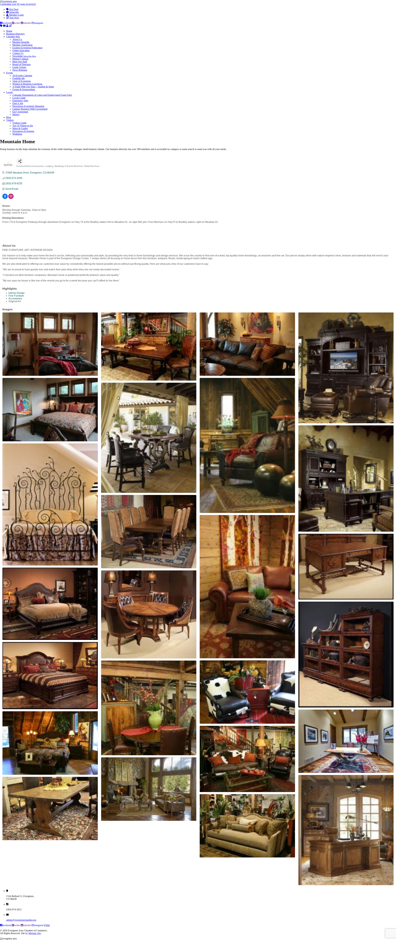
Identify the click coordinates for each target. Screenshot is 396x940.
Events (9, 72)
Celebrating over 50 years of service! (18, 4)
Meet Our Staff (19, 61)
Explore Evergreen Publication (27, 47)
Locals (9, 92)
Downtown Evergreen (23, 131)
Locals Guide (19, 97)
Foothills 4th (18, 78)
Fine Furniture (16, 295)
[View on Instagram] (11, 198)
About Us (17, 39)
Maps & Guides (20, 128)
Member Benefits (20, 42)
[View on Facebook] (5, 198)
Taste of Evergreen (21, 81)
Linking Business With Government (29, 109)
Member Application (22, 45)
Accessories (15, 298)
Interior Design (17, 293)
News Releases (19, 70)
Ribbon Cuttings (20, 59)
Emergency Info (20, 100)
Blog (8, 117)
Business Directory (15, 33)
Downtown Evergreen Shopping (28, 106)
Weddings (17, 134)
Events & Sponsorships (23, 89)
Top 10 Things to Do (22, 125)
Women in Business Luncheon (27, 84)
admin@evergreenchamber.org (21, 920)
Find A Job (17, 103)
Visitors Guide (19, 123)
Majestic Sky (34, 933)
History (16, 114)
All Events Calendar (22, 75)
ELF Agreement (20, 111)
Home (9, 31)
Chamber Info (13, 36)
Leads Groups (19, 67)
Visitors (10, 120)
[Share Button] (19, 161)
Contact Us (17, 53)
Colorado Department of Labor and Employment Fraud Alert (42, 95)
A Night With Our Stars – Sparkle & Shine (33, 86)
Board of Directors (21, 64)
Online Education (21, 50)
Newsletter (24, 56)
